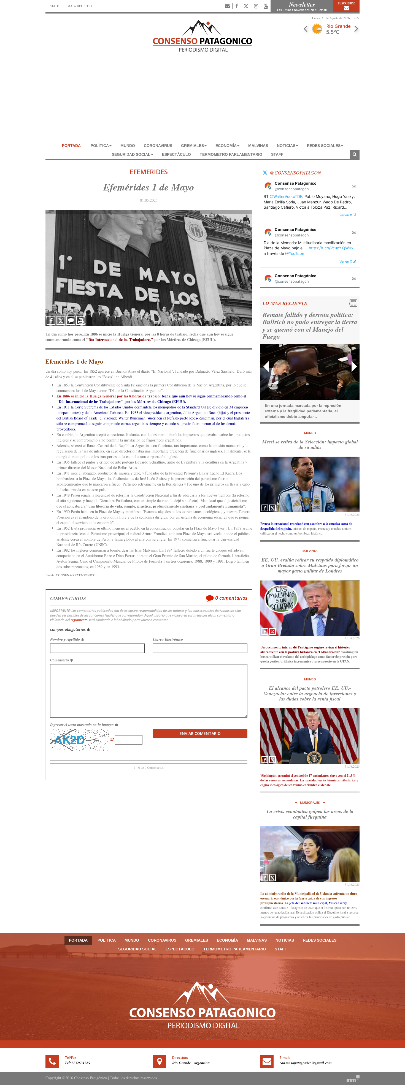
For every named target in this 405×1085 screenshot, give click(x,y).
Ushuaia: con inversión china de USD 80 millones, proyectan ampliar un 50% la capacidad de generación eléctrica (307, 325)
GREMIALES (192, 145)
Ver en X (346, 215)
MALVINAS (258, 145)
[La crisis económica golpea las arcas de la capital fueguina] (310, 854)
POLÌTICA (100, 145)
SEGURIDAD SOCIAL (131, 154)
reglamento (79, 620)
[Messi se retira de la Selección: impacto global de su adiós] (310, 484)
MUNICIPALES (310, 802)
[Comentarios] (70, 320)
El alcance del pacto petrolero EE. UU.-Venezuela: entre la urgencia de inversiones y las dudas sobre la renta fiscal (310, 693)
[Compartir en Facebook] (51, 320)
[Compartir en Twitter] (60, 320)
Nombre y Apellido (65, 639)
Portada (71, 145)
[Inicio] (202, 35)
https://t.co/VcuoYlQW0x (331, 248)
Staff (277, 154)
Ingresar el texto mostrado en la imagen (82, 724)
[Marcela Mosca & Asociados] (353, 1078)
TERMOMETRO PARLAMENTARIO (231, 154)
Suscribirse (346, 3)
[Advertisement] (202, 99)
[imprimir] (80, 320)
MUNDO (127, 145)
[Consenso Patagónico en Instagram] (256, 6)
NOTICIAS (286, 145)
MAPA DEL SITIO (80, 6)
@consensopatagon (295, 172)
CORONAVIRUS (158, 145)
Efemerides (149, 172)
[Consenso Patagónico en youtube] (266, 6)
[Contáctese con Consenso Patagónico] (227, 6)
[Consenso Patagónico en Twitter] (246, 6)
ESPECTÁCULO (176, 154)
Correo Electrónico (168, 639)
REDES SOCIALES (324, 145)
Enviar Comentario (200, 733)
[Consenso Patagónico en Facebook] (237, 6)
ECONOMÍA (226, 145)
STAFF (54, 6)
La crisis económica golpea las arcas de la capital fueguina (310, 814)
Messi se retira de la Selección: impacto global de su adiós (310, 444)
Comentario (60, 660)
